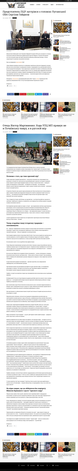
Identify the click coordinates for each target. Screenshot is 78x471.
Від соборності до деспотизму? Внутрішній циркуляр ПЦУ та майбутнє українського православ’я (65, 49)
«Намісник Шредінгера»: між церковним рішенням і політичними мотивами (65, 42)
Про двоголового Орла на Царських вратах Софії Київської (61, 36)
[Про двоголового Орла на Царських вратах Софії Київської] (62, 27)
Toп (60, 46)
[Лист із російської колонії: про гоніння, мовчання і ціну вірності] (66, 107)
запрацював (15, 78)
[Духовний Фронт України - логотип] (16, 5)
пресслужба (19, 62)
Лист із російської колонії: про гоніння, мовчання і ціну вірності (66, 115)
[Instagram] (66, 1)
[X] (69, 1)
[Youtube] (71, 1)
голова (37, 78)
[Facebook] (65, 1)
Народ (61, 54)
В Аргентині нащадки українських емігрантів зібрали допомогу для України (65, 57)
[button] (58, 1)
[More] (50, 94)
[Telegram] (68, 1)
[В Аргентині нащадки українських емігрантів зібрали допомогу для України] (56, 57)
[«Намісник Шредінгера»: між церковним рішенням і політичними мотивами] (56, 42)
